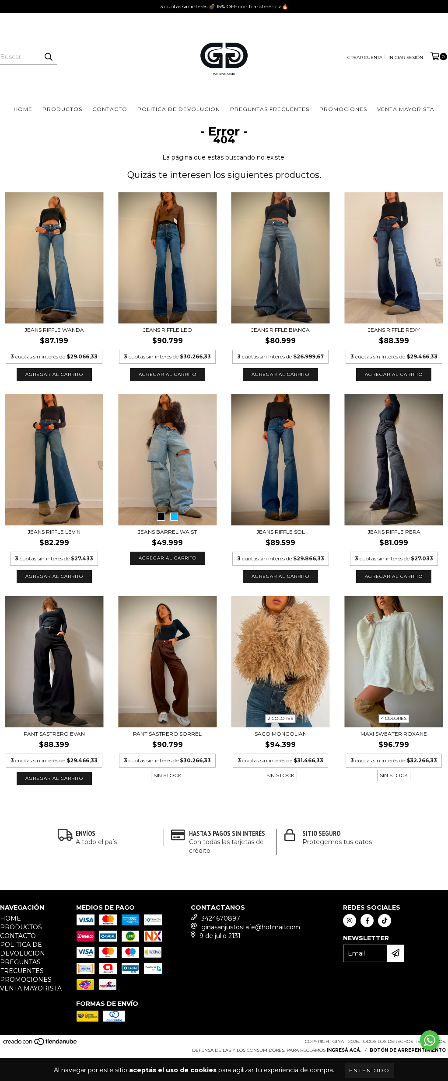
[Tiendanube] (40, 1044)
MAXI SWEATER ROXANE (393, 733)
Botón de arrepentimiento (408, 1050)
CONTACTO (109, 109)
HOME (23, 109)
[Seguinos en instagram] (349, 920)
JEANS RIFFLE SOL (280, 531)
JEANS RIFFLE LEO (167, 330)
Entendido (369, 1070)
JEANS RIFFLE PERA (394, 531)
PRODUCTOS (62, 109)
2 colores (280, 718)
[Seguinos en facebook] (367, 920)
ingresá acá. (344, 1050)
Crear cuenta (364, 57)
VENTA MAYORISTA (405, 109)
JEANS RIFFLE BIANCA (280, 330)
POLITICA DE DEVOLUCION (178, 109)
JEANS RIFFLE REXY (394, 330)
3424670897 (220, 918)
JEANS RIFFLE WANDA (54, 330)
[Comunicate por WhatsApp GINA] (429, 1040)
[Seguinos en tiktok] (384, 920)
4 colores (393, 718)
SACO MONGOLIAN (281, 733)
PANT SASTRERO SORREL (167, 733)
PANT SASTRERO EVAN (54, 733)
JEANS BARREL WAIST (167, 531)
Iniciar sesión (405, 57)
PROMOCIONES (343, 109)
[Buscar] (48, 57)
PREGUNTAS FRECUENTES (269, 109)
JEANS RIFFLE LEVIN (54, 531)
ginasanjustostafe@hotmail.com (250, 927)
